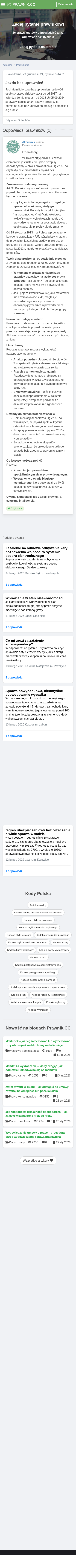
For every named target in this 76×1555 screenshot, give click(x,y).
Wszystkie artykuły (36, 1160)
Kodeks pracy (18, 994)
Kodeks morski (38, 957)
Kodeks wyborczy (56, 1002)
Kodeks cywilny (38, 905)
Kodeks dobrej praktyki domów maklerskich (38, 912)
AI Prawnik (28, 142)
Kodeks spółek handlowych (26, 1002)
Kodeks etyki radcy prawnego (52, 934)
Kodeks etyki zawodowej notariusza (28, 942)
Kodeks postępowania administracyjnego (38, 964)
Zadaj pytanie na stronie (38, 47)
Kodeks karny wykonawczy (54, 949)
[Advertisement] (38, 783)
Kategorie (7, 65)
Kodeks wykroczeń (38, 1009)
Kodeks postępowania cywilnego (38, 972)
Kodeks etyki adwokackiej (38, 920)
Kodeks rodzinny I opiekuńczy (48, 994)
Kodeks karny (60, 942)
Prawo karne (22, 65)
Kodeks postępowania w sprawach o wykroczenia (38, 987)
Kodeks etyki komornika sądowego (38, 927)
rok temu (40, 142)
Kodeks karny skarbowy (20, 949)
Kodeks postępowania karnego (38, 979)
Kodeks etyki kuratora (19, 934)
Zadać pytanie (65, 4)
